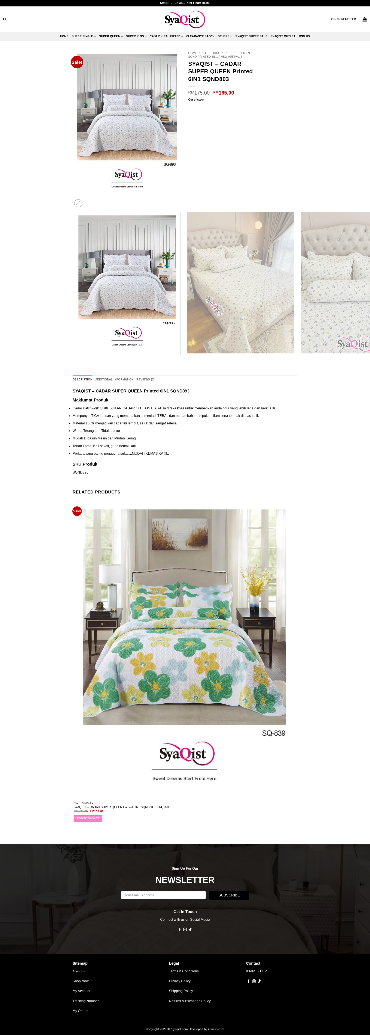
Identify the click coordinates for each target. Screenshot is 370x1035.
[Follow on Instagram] (185, 930)
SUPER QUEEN (109, 36)
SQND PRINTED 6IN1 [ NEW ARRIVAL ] (215, 56)
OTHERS (224, 36)
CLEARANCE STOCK (200, 36)
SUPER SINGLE (82, 36)
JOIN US (304, 36)
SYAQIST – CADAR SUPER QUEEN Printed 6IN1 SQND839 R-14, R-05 (122, 807)
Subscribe (229, 895)
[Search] (4, 19)
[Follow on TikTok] (190, 930)
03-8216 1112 (256, 971)
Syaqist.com (180, 1029)
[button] (343, 19)
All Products (212, 53)
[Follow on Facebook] (179, 930)
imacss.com (216, 1029)
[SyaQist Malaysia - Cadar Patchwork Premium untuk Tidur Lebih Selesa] (185, 19)
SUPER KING (135, 36)
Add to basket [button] (88, 818)
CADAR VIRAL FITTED (165, 36)
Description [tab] (82, 379)
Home (64, 36)
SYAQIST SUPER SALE (251, 36)
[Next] (88, 201)
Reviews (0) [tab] (145, 379)
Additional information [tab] (114, 379)
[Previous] (74, 359)
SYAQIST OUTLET (282, 36)
